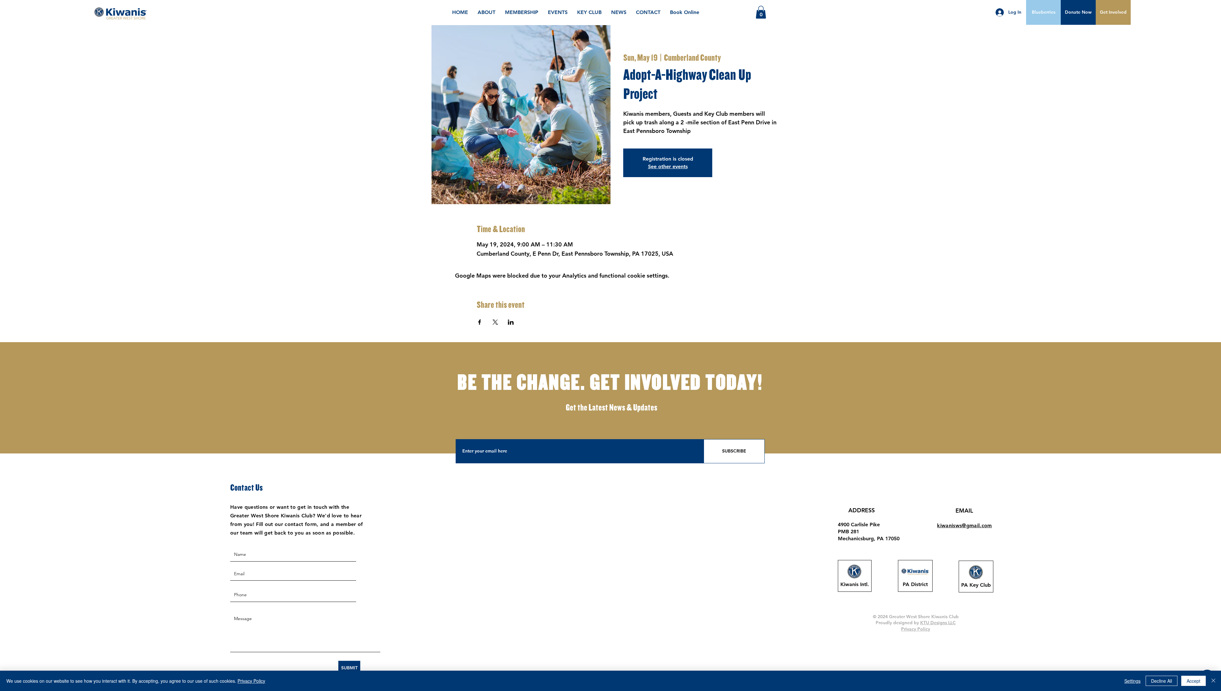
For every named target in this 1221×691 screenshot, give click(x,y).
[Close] (1213, 681)
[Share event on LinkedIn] (511, 322)
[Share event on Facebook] (480, 322)
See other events (668, 166)
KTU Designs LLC (938, 622)
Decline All (1161, 681)
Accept (1193, 681)
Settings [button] (1132, 681)
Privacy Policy (251, 681)
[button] (1078, 12)
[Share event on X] (495, 322)
